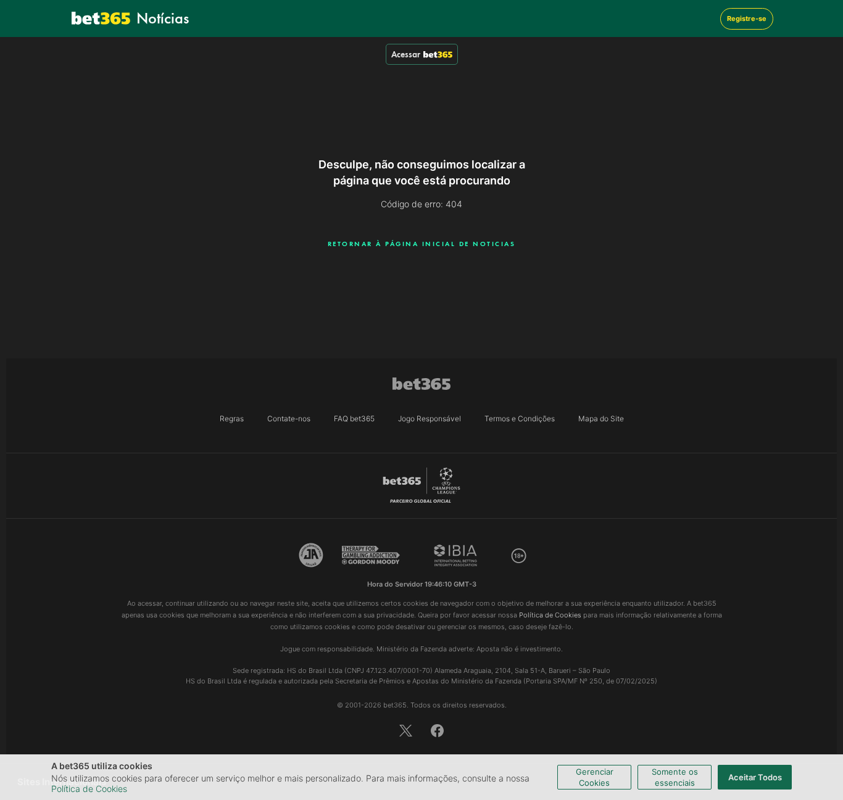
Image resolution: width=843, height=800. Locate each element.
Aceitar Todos (755, 777)
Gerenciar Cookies (594, 777)
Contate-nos (288, 418)
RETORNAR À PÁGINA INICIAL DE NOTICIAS (422, 243)
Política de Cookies (89, 788)
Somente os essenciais (675, 777)
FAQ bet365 (354, 418)
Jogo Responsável (429, 418)
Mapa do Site (601, 418)
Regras (232, 418)
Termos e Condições (519, 418)
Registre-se (746, 18)
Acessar (405, 54)
